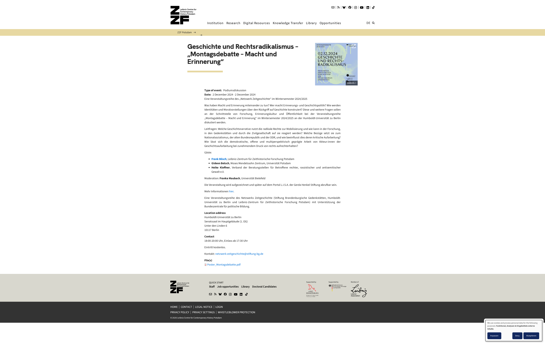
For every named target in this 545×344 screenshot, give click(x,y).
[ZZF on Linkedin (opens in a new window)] (241, 294)
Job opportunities (228, 287)
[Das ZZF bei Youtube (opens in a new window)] (361, 7)
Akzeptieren (531, 335)
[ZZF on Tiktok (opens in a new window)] (246, 294)
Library (245, 287)
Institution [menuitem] (215, 26)
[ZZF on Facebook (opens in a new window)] (225, 294)
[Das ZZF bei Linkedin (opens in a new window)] (367, 7)
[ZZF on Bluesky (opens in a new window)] (220, 294)
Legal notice (203, 307)
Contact (186, 307)
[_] (336, 64)
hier (231, 191)
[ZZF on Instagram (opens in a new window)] (230, 294)
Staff (212, 287)
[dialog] (513, 330)
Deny (517, 335)
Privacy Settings (203, 312)
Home (174, 307)
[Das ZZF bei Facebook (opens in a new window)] (349, 7)
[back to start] (184, 15)
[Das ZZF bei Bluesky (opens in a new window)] (344, 7)
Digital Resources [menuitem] (256, 26)
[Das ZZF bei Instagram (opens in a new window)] (355, 7)
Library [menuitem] (311, 26)
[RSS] (338, 7)
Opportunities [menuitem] (330, 26)
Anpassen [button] (494, 335)
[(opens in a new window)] (360, 286)
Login (219, 307)
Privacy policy (179, 312)
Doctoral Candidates (264, 287)
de (368, 23)
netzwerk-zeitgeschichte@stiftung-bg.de (239, 254)
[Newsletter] (333, 7)
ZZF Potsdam (184, 32)
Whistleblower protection (237, 312)
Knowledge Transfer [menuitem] (288, 26)
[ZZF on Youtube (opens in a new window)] (235, 294)
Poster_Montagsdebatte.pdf (224, 265)
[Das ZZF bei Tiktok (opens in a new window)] (373, 7)
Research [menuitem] (233, 26)
